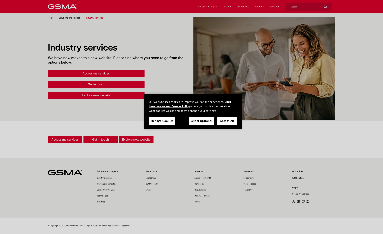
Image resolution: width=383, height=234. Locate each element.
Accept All (227, 121)
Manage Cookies (162, 121)
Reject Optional (201, 121)
